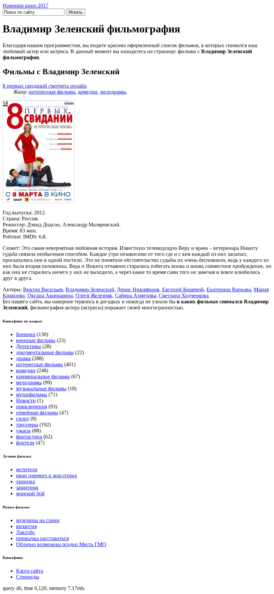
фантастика (29, 436)
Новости (26, 400)
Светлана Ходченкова (184, 295)
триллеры (27, 424)
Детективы (28, 346)
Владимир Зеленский (89, 289)
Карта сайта (29, 571)
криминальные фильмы (43, 376)
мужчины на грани (37, 520)
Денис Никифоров (138, 289)
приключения (31, 406)
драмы (23, 358)
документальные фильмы (45, 352)
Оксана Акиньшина (50, 295)
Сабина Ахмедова (135, 295)
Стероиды (27, 577)
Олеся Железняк (94, 295)
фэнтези (25, 443)
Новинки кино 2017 (25, 5)
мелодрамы (113, 92)
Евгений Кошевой (183, 289)
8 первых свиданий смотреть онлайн (45, 86)
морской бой (30, 493)
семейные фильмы (37, 412)
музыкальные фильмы (41, 388)
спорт (22, 418)
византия (26, 526)
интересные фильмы (52, 92)
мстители (26, 469)
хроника (25, 481)
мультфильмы (31, 394)
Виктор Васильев (43, 289)
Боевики (25, 334)
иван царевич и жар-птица (46, 475)
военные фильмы (35, 340)
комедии (88, 92)
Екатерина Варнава (229, 289)
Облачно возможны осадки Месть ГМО (61, 544)
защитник (27, 487)
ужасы (23, 430)
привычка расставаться (42, 538)
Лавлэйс (25, 532)
